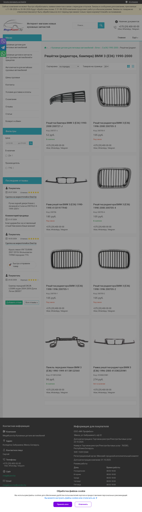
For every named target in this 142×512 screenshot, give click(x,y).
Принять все (63, 504)
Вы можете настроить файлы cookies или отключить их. (70, 498)
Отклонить (83, 504)
